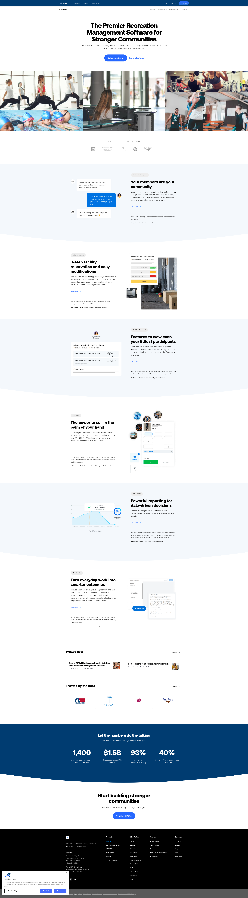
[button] (76, 3)
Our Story (178, 841)
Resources (178, 856)
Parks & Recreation (136, 860)
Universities (133, 875)
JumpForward (110, 852)
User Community (155, 845)
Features (152, 9)
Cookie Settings (13, 891)
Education (133, 849)
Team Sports (134, 871)
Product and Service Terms (110, 894)
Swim (131, 868)
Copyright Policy (78, 894)
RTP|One (108, 856)
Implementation (155, 841)
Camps (132, 841)
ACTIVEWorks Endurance (113, 849)
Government (134, 856)
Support (165, 3)
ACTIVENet (109, 841)
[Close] (66, 873)
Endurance (133, 852)
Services (85, 3)
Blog (176, 852)
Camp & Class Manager (113, 845)
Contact (173, 3)
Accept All (60, 891)
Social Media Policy (97, 894)
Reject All (46, 891)
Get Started (183, 3)
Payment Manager (111, 860)
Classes (132, 845)
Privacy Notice (87, 894)
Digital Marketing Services (158, 852)
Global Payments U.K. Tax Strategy (127, 894)
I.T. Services (154, 856)
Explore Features (136, 58)
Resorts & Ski (134, 864)
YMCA (132, 879)
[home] (63, 3)
